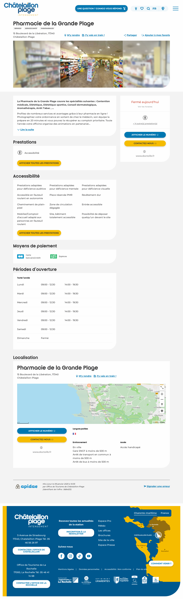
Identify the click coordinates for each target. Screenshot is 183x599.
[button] (148, 8)
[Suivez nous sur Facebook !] (61, 556)
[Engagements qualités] (134, 580)
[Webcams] (163, 8)
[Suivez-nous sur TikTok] (79, 556)
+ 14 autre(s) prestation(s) (145, 123)
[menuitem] (21, 9)
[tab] (145, 513)
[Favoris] (142, 8)
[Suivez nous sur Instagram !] (70, 556)
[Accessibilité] (136, 8)
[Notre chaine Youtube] (88, 556)
